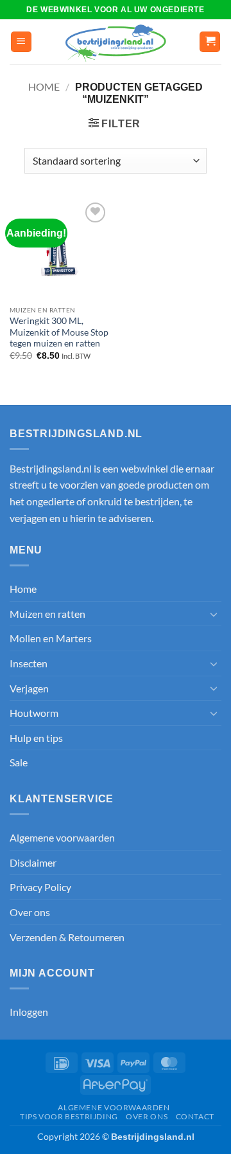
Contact (195, 1116)
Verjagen (29, 688)
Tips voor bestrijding (69, 1116)
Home (44, 86)
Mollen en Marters (51, 638)
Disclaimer (33, 862)
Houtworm (34, 713)
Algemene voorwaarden (62, 837)
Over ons (30, 912)
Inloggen (29, 1011)
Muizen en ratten (47, 614)
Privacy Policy (40, 887)
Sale (19, 762)
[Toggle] (213, 614)
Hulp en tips (36, 738)
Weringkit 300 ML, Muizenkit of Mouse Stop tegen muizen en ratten (59, 332)
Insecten (28, 663)
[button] (21, 42)
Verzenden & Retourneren (67, 937)
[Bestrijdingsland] (115, 42)
